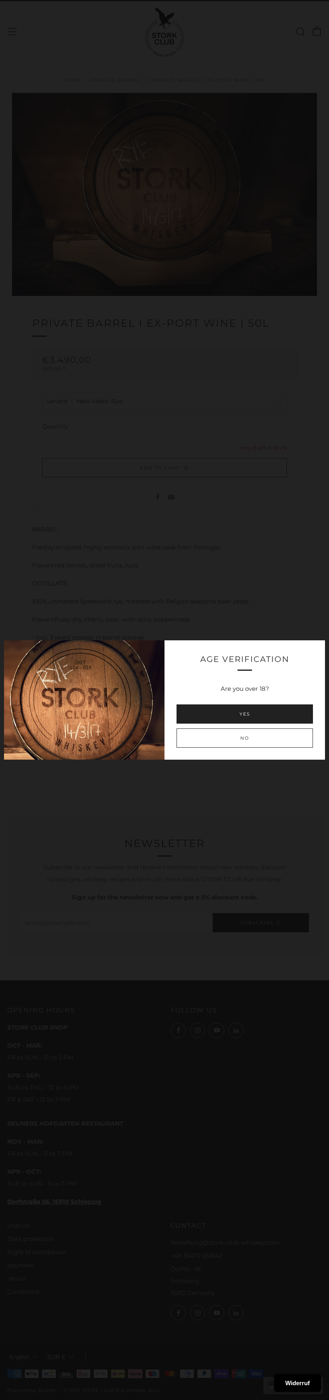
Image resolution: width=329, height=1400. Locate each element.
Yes (245, 714)
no (244, 738)
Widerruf (297, 1383)
